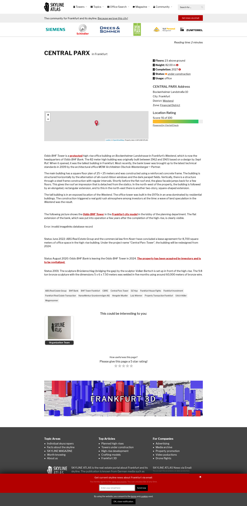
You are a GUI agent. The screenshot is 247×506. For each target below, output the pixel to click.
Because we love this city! (113, 18)
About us (52, 458)
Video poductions (166, 454)
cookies (144, 496)
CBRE (105, 290)
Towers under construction (117, 447)
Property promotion (168, 450)
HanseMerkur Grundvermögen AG (94, 295)
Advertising (162, 443)
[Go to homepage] (54, 6)
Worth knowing (56, 454)
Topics (97, 6)
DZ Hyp (134, 290)
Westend (168, 100)
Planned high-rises (112, 443)
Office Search (118, 6)
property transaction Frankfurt (159, 295)
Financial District (170, 105)
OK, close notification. (123, 501)
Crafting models (111, 454)
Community (163, 6)
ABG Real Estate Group (55, 290)
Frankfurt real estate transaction (60, 295)
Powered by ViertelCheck (166, 125)
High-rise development (115, 450)
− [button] (48, 119)
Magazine (142, 6)
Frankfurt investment (173, 290)
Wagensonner (51, 300)
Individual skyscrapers (60, 443)
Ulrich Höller (181, 295)
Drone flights (163, 458)
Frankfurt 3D (109, 458)
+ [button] (48, 115)
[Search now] (202, 7)
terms (133, 496)
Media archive (164, 447)
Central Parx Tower (119, 290)
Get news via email (190, 18)
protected (76, 155)
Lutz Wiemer (136, 295)
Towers (80, 6)
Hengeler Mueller (120, 295)
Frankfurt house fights (150, 290)
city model (125, 214)
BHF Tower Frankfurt (90, 290)
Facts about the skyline (60, 447)
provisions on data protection (177, 471)
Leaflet (108, 140)
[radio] (115, 366)
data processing (119, 481)
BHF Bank (73, 290)
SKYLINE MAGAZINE (59, 450)
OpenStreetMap (118, 140)
